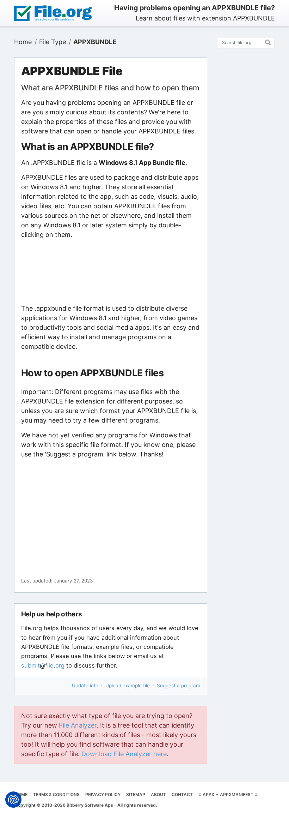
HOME (21, 794)
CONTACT (182, 794)
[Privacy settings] (13, 799)
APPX (208, 794)
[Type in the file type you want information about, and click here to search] (268, 41)
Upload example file (127, 685)
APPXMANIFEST (236, 794)
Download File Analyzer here (124, 754)
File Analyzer (78, 725)
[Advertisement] (110, 271)
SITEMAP (135, 794)
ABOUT (158, 794)
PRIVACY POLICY (103, 794)
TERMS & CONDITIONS (56, 794)
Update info (85, 685)
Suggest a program (178, 685)
